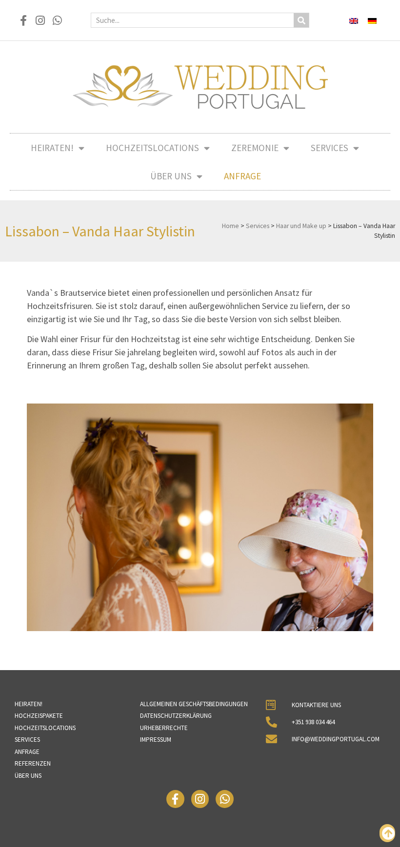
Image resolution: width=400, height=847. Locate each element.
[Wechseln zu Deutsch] (372, 20)
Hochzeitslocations (152, 148)
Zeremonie (255, 148)
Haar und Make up (301, 226)
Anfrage (242, 176)
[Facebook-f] (23, 20)
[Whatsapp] (57, 20)
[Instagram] (40, 20)
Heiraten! (52, 148)
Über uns (171, 176)
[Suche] (301, 20)
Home (230, 226)
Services (329, 148)
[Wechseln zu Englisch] (353, 20)
